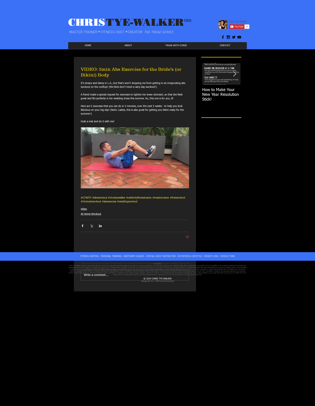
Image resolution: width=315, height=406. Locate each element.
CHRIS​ (86, 22)
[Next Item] (234, 74)
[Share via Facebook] (82, 226)
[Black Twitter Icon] (234, 37)
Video (84, 209)
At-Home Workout (91, 214)
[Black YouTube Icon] (239, 37)
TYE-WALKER (145, 22)
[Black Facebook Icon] (223, 37)
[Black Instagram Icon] (228, 37)
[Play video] (135, 157)
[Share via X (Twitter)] (91, 226)
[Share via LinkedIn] (100, 226)
